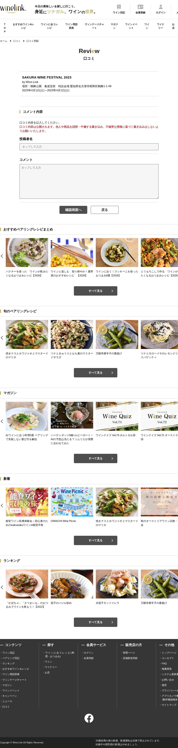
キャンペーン (9, 695)
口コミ (6, 706)
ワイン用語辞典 (71, 26)
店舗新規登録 (130, 658)
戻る (104, 210)
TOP (5, 28)
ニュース (7, 701)
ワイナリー (160, 26)
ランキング (8, 663)
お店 (173, 26)
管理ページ (129, 652)
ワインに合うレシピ (49, 26)
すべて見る (96, 290)
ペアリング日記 (10, 658)
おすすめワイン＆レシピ (15, 668)
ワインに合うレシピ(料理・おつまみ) (59, 654)
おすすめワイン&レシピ (23, 26)
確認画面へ (73, 210)
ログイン (89, 652)
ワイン (146, 26)
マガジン (114, 26)
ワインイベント (131, 26)
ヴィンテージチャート (94, 26)
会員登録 (89, 658)
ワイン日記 (8, 652)
